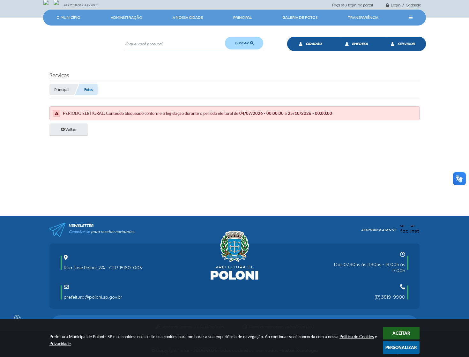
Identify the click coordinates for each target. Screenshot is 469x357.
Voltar (71, 129)
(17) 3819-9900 (390, 297)
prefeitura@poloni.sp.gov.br (93, 297)
